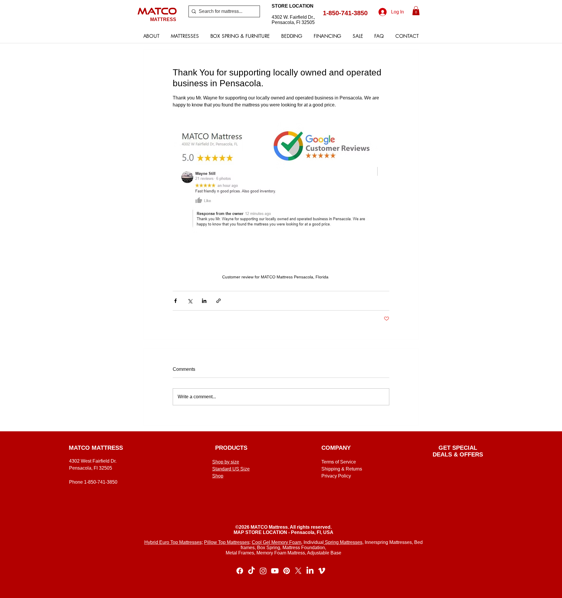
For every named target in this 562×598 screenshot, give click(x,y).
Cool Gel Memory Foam (276, 542)
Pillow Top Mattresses (226, 542)
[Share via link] (218, 301)
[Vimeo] (321, 570)
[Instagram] (263, 570)
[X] (298, 570)
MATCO (157, 11)
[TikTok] (251, 570)
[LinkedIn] (310, 570)
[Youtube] (274, 570)
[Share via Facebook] (175, 301)
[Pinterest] (286, 570)
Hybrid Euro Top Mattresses (173, 542)
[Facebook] (239, 570)
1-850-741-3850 (345, 13)
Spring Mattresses (343, 542)
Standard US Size (231, 468)
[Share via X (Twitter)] (190, 301)
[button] (416, 10)
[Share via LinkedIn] (204, 301)
